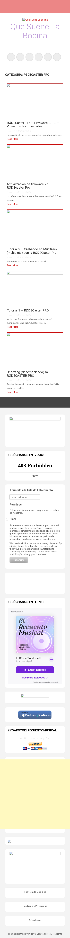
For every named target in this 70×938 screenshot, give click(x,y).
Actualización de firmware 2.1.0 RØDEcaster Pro (29, 186)
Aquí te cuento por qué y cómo (35, 738)
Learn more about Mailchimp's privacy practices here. (33, 553)
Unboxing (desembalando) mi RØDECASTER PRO (27, 374)
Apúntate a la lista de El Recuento (31, 490)
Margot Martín (24, 131)
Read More (12, 138)
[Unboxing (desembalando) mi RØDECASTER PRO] (35, 350)
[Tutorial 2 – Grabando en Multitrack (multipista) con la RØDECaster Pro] (35, 227)
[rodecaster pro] (35, 162)
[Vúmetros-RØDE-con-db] (35, 100)
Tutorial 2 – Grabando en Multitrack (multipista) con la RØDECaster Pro (32, 251)
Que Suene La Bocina (35, 31)
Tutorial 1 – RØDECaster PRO (28, 310)
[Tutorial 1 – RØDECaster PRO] (35, 288)
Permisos (16, 504)
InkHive (32, 933)
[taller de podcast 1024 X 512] (35, 430)
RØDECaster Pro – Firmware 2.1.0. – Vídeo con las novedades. (33, 124)
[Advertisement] (35, 794)
